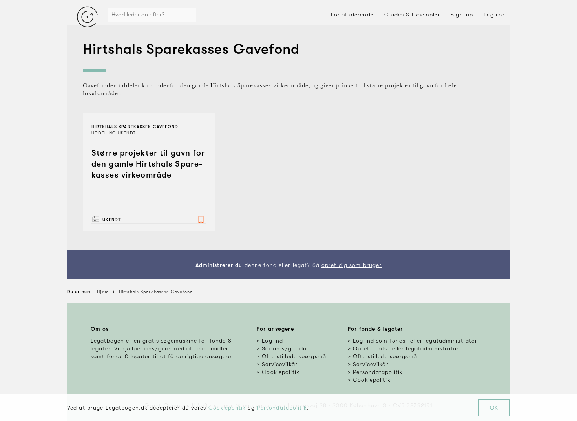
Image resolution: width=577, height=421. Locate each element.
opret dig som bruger (351, 265)
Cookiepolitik (227, 408)
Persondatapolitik (282, 408)
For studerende (352, 14)
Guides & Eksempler (412, 14)
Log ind (494, 14)
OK (494, 408)
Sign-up (462, 14)
